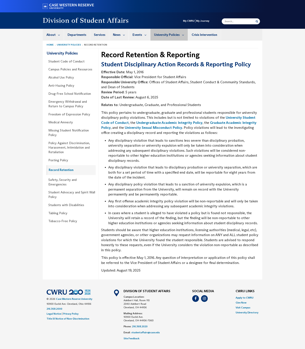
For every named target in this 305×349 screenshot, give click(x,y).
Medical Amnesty (60, 122)
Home (50, 44)
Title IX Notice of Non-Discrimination (68, 318)
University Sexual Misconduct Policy (153, 127)
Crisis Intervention (204, 35)
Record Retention (61, 170)
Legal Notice (54, 313)
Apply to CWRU (244, 297)
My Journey (202, 20)
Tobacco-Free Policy (62, 221)
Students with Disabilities (66, 205)
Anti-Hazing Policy (61, 86)
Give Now (241, 302)
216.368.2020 (140, 326)
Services (99, 35)
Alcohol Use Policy (61, 77)
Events (137, 35)
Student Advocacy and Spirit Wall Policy (71, 194)
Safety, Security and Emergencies (62, 182)
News (117, 35)
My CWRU (189, 20)
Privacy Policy (71, 313)
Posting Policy (58, 160)
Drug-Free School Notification (69, 94)
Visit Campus (243, 307)
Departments (77, 35)
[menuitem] (53, 35)
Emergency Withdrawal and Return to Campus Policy (67, 104)
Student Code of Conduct (66, 61)
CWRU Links (245, 291)
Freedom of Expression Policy (69, 114)
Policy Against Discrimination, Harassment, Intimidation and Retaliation (69, 147)
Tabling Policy (57, 213)
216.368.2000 (54, 308)
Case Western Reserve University (74, 298)
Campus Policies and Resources (70, 69)
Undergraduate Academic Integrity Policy (169, 123)
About (51, 35)
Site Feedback (131, 338)
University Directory (247, 312)
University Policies (167, 35)
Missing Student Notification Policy (68, 132)
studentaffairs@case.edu (145, 332)
